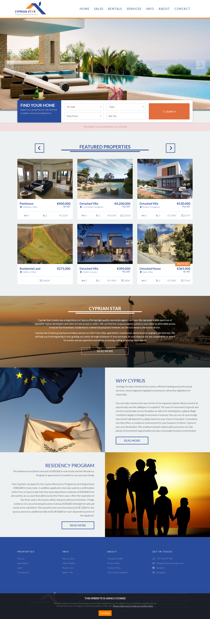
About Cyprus (68, 558)
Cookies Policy (114, 567)
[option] (45, 222)
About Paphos (68, 563)
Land (19, 567)
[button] (83, 106)
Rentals (115, 8)
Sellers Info (67, 572)
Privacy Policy (113, 563)
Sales (98, 8)
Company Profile (115, 558)
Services (134, 8)
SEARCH (171, 111)
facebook (160, 567)
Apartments (22, 563)
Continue (105, 613)
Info (150, 8)
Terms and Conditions (117, 572)
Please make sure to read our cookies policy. (133, 606)
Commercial (22, 572)
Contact (182, 8)
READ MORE (105, 351)
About (164, 8)
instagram (160, 572)
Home (84, 8)
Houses (21, 558)
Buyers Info (67, 567)
